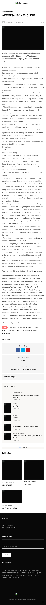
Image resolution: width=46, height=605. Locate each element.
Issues (15, 403)
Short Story (6, 333)
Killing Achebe (7, 485)
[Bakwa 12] (7, 408)
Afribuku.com (36, 271)
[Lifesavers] (34, 470)
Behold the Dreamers (24, 327)
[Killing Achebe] (12, 470)
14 (43, 22)
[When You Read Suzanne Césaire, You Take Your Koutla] (7, 436)
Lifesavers (27, 485)
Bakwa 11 (15, 418)
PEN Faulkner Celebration (29, 330)
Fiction (35, 327)
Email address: (7, 543)
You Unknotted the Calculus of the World (23, 369)
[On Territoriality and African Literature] (7, 427)
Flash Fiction (6, 330)
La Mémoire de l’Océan (9, 508)
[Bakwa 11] (7, 418)
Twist (23, 360)
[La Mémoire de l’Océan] (12, 496)
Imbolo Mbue (9, 22)
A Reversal (13, 327)
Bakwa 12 (15, 406)
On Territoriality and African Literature (25, 426)
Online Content (18, 392)
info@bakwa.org (11, 527)
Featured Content (7, 11)
